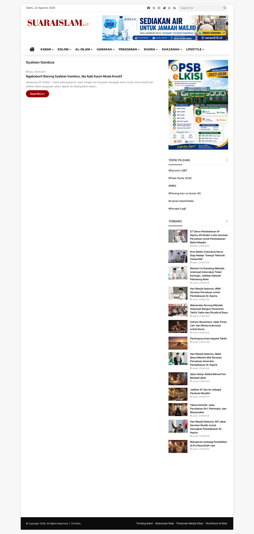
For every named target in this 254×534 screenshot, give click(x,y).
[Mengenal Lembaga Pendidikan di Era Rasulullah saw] (177, 446)
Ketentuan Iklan (164, 523)
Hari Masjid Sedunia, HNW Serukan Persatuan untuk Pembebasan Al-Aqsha (205, 292)
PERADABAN (128, 49)
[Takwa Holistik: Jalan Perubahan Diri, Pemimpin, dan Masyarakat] (177, 409)
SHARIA (149, 49)
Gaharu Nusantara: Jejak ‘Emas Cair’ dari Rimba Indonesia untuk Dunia (208, 325)
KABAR (46, 49)
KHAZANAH (170, 49)
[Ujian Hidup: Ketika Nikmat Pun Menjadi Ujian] (177, 378)
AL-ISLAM (82, 49)
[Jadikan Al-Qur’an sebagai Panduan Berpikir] (177, 394)
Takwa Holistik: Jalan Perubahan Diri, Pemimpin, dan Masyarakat (208, 408)
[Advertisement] (127, 484)
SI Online (76, 523)
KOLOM (63, 49)
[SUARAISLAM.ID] (58, 23)
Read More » (37, 93)
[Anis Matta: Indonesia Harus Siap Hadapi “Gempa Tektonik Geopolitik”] (177, 256)
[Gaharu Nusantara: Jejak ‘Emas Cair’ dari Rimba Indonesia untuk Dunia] (177, 326)
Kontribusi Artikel (216, 523)
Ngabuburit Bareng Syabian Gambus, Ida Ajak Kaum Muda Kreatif (74, 76)
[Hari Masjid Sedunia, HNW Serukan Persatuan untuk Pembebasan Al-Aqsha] (177, 293)
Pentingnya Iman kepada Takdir (208, 338)
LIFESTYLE (193, 49)
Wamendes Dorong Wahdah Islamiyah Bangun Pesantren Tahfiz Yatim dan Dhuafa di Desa (209, 309)
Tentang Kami (144, 523)
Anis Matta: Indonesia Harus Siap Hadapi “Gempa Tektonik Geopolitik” (207, 255)
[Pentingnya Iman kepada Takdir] (177, 343)
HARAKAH (104, 49)
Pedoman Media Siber (190, 523)
